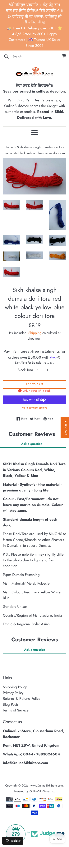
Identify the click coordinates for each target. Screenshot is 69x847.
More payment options (34, 407)
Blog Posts (11, 704)
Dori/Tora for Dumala (28, 363)
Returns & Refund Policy (21, 698)
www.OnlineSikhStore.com (46, 785)
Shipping (34, 332)
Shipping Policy (15, 687)
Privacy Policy (13, 692)
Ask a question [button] (34, 649)
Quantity (49, 363)
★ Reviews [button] (65, 427)
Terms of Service (16, 710)
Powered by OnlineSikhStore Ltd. (34, 791)
